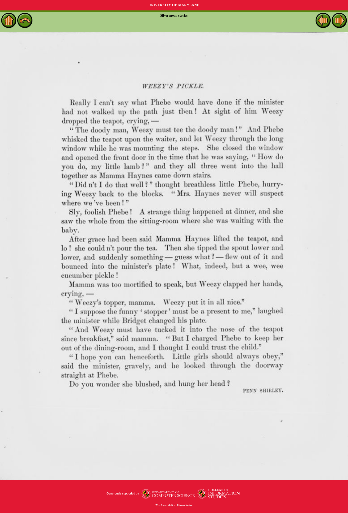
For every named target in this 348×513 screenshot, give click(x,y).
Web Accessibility (165, 505)
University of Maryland (174, 5)
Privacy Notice (184, 505)
